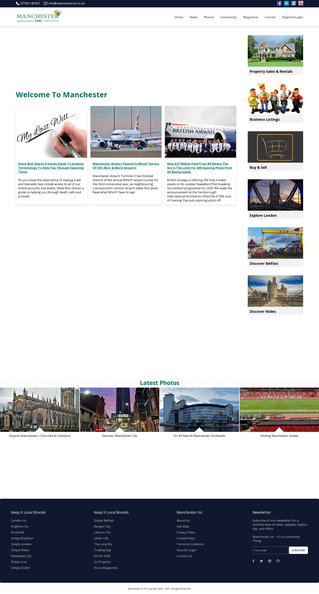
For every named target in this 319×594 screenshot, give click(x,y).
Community (228, 17)
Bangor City (102, 526)
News (194, 17)
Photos (209, 17)
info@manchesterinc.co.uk (66, 3)
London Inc (19, 520)
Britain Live (19, 562)
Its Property (102, 562)
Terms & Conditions (190, 544)
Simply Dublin (20, 568)
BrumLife (17, 532)
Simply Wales (20, 550)
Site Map (183, 526)
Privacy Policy (186, 532)
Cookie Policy (186, 538)
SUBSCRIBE (298, 550)
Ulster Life (101, 538)
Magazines (250, 17)
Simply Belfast (104, 520)
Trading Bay (102, 550)
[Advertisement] (127, 57)
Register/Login (292, 17)
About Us (183, 520)
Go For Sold (102, 556)
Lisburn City (102, 532)
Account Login (186, 550)
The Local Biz (103, 544)
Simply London (21, 544)
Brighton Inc (19, 526)
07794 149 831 (30, 3)
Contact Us (184, 556)
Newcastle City (21, 556)
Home (178, 17)
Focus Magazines (106, 568)
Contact (270, 17)
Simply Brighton (22, 538)
